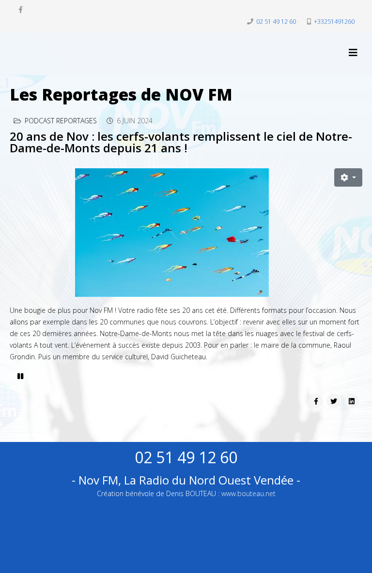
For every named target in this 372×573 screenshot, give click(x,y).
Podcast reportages (61, 120)
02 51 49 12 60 (276, 21)
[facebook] (20, 9)
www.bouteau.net (248, 493)
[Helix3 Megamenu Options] (353, 52)
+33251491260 (334, 21)
